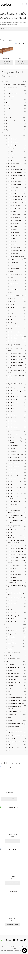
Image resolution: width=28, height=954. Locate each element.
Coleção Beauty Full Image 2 (15, 184)
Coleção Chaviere (12, 229)
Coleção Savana (12, 571)
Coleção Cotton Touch (14, 235)
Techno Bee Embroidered (16, 454)
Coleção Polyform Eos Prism (15, 551)
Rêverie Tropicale (14, 268)
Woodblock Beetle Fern (16, 457)
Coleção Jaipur (12, 388)
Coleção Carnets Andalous (15, 217)
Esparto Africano (14, 280)
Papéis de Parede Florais (14, 700)
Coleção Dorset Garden (14, 247)
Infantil (10, 688)
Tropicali (12, 160)
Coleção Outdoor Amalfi (14, 482)
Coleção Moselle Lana (14, 463)
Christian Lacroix (12, 631)
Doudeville (13, 299)
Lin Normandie (14, 314)
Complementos (10, 97)
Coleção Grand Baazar (14, 326)
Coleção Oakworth (13, 476)
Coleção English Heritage (15, 250)
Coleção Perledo (12, 533)
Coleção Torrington (13, 601)
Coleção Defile (12, 241)
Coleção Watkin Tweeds (14, 619)
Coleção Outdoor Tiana (14, 501)
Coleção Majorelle (13, 400)
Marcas (8, 625)
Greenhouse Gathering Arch (17, 438)
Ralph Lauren (11, 646)
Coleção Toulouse (13, 607)
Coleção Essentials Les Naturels (16, 256)
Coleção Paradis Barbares (15, 530)
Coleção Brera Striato (14, 208)
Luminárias (9, 106)
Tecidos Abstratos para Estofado (17, 723)
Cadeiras (8, 91)
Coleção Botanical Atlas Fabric (16, 196)
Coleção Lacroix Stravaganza (15, 391)
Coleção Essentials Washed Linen (17, 296)
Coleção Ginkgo (12, 323)
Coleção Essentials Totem (15, 274)
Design (10, 940)
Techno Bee (13, 451)
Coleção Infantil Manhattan (15, 362)
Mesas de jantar (10, 112)
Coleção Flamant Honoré (15, 308)
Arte (9, 628)
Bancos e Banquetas (11, 87)
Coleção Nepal (12, 469)
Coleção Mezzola (12, 415)
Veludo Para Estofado (13, 748)
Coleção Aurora (12, 178)
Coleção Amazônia (13, 142)
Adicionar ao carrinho (6, 62)
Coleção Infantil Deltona (14, 353)
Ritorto (12, 151)
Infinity (12, 286)
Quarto (8, 124)
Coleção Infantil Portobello (15, 380)
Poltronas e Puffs (10, 121)
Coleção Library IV (13, 397)
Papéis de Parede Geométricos (16, 703)
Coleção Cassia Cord (13, 223)
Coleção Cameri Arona (14, 214)
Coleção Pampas (12, 507)
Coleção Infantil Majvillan (15, 359)
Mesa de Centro (10, 109)
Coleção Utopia (12, 613)
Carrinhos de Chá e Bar (12, 93)
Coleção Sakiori (12, 568)
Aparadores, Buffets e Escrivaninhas (15, 84)
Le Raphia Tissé (14, 262)
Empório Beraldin (13, 637)
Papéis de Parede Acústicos (15, 697)
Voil (9, 751)
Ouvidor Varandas (10, 118)
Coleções (8, 136)
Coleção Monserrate (13, 424)
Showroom (9, 655)
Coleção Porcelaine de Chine (15, 554)
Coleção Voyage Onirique (14, 616)
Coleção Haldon (12, 329)
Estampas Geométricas (14, 682)
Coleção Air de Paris (13, 139)
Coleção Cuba (11, 238)
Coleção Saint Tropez (14, 565)
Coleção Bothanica (13, 202)
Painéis (10, 694)
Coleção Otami (12, 479)
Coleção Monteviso (13, 427)
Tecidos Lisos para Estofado (15, 736)
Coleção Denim (12, 244)
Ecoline (12, 277)
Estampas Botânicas (13, 676)
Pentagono (13, 148)
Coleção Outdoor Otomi (14, 491)
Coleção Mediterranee (14, 409)
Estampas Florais (12, 679)
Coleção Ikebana (12, 338)
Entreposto (11, 640)
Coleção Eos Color (13, 253)
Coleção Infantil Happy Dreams (16, 356)
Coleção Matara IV (13, 406)
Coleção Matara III (13, 403)
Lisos (9, 691)
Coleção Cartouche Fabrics (15, 220)
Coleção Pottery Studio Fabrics (16, 557)
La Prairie (12, 259)
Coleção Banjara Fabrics (14, 181)
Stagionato (13, 154)
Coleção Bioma (12, 190)
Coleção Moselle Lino (13, 467)
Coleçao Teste (12, 590)
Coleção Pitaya (12, 545)
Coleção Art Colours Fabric (15, 169)
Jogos (7, 103)
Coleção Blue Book (13, 193)
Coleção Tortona (12, 604)
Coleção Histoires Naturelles (15, 332)
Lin (11, 311)
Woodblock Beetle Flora (16, 460)
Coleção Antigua (12, 145)
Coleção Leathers (12, 394)
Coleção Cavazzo (12, 226)
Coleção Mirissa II (12, 421)
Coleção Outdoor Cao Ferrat (15, 485)
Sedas (9, 717)
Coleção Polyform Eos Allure (15, 548)
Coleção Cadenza (12, 211)
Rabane (12, 293)
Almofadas (11, 664)
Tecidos (6, 133)
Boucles (10, 670)
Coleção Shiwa (12, 577)
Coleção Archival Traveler (15, 163)
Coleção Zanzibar (12, 622)
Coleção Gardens (12, 320)
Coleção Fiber (11, 305)
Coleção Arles (11, 166)
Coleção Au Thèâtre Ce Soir (15, 175)
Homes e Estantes (11, 100)
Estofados (11, 685)
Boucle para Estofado (14, 667)
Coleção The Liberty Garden (15, 598)
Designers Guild (12, 634)
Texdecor (10, 649)
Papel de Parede (12, 714)
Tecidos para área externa (13, 658)
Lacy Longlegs (14, 445)
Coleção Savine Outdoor (14, 574)
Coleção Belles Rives (13, 187)
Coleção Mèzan (12, 412)
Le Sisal (12, 265)
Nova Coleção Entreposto (13, 652)
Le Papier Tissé (14, 290)
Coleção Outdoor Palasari (15, 494)
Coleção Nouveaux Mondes (15, 473)
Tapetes (8, 130)
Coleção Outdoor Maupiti (14, 488)
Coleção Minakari (12, 418)
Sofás (7, 127)
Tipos (7, 661)
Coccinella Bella (14, 435)
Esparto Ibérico (14, 284)
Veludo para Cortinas (13, 745)
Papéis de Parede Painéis (14, 711)
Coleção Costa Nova (13, 232)
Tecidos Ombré (12, 739)
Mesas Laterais (10, 115)
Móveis (6, 81)
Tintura (12, 157)
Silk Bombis (13, 448)
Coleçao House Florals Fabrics (16, 335)
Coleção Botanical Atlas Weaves (16, 199)
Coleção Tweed (12, 610)
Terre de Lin (13, 317)
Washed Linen (13, 302)
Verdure (12, 271)
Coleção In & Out (12, 341)
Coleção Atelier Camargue (15, 172)
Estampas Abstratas (13, 673)
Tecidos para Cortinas (14, 742)
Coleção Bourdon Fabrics (14, 205)
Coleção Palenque (13, 504)
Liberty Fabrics (12, 643)
